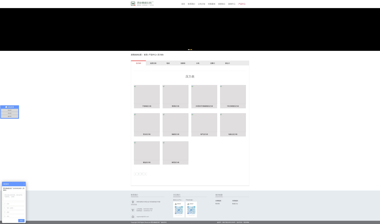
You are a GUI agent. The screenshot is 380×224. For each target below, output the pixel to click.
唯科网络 (246, 222)
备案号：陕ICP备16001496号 (226, 222)
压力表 (160, 55)
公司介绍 (201, 4)
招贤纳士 (221, 4)
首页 (183, 4)
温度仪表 (153, 63)
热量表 (183, 63)
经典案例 (211, 4)
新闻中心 (231, 4)
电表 (168, 63)
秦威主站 (235, 203)
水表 (197, 63)
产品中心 (242, 4)
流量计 (212, 63)
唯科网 (217, 203)
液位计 (227, 63)
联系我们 (191, 4)
